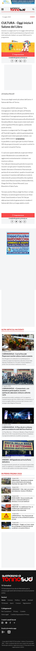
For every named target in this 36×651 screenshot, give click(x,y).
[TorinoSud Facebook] (10, 623)
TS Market (4, 603)
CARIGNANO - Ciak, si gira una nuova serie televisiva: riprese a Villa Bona (22, 490)
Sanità (24, 600)
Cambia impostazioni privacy (20, 614)
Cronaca (10, 600)
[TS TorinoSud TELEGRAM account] (14, 623)
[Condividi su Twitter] (16, 60)
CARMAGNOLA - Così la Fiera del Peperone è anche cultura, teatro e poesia (17, 355)
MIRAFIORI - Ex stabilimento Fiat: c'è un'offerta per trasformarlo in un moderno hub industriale (22, 508)
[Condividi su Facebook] (12, 60)
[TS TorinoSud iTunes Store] (9, 632)
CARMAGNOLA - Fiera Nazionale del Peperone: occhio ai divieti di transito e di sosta (23, 517)
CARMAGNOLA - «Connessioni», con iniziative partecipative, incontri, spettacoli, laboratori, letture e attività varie (16, 391)
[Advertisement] (18, 274)
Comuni (18, 603)
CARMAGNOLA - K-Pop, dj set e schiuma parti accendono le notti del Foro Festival (17, 428)
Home (3, 600)
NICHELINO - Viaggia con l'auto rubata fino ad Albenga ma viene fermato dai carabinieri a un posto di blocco (23, 526)
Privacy (15, 611)
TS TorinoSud (16, 641)
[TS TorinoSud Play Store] (3, 632)
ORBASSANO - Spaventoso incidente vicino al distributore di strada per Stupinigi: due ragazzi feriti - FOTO (22, 482)
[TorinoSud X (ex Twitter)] (6, 623)
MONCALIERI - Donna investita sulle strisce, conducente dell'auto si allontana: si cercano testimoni (22, 499)
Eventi (32, 17)
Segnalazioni (27, 603)
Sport (12, 603)
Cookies (22, 611)
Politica (17, 600)
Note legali (5, 614)
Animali (30, 600)
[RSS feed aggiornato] (2, 623)
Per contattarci (6, 611)
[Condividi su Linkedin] (20, 60)
